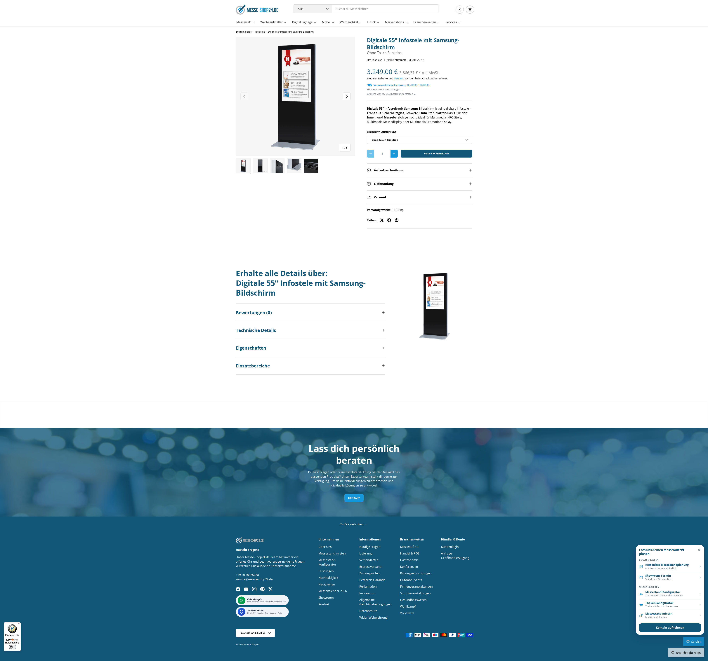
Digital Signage (302, 22)
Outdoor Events (411, 580)
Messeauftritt (409, 547)
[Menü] (18, 624)
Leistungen (326, 571)
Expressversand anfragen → (388, 89)
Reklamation (368, 587)
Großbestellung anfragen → (401, 93)
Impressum (367, 593)
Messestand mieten (332, 553)
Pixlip (280, 613)
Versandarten (369, 560)
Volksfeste (407, 613)
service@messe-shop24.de (254, 579)
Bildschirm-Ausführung (381, 132)
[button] (470, 10)
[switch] (12, 647)
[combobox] (365, 9)
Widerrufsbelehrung (373, 617)
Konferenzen (409, 567)
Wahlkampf (408, 606)
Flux (266, 613)
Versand (399, 78)
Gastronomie (409, 560)
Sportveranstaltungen (415, 593)
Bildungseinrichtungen (416, 573)
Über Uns (325, 547)
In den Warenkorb (436, 153)
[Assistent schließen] (699, 550)
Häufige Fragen (369, 547)
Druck (371, 22)
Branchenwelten (424, 22)
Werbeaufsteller (271, 22)
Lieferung (365, 553)
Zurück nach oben (352, 524)
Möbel (326, 22)
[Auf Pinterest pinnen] (396, 220)
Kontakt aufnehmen (670, 627)
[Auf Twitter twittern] (382, 220)
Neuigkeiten (326, 584)
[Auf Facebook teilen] (389, 220)
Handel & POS (409, 553)
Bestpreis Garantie (372, 580)
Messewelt (243, 22)
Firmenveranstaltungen (416, 587)
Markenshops (394, 22)
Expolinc (261, 613)
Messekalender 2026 (332, 591)
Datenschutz (368, 611)
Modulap (273, 613)
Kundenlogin (450, 547)
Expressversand (370, 567)
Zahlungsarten (369, 573)
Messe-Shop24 (251, 644)
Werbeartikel (349, 22)
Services (451, 22)
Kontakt (354, 498)
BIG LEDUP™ (251, 613)
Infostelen (260, 32)
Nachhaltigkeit (328, 578)
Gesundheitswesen (413, 600)
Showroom (326, 598)
